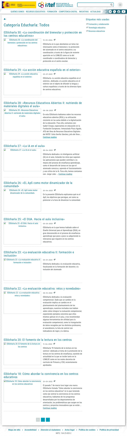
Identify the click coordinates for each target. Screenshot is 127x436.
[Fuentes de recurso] (120, 4)
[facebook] (118, 11)
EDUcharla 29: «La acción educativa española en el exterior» (42, 70)
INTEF (5, 19)
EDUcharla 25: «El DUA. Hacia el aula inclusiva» (34, 219)
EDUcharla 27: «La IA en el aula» (24, 146)
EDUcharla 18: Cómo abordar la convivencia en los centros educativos (41, 375)
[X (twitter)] (114, 11)
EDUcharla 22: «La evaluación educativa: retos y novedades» (42, 288)
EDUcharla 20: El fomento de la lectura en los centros (38, 340)
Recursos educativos (96, 31)
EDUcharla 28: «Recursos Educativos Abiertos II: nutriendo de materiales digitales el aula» (43, 104)
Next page (48, 420)
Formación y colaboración (98, 24)
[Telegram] (110, 11)
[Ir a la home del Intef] (55, 4)
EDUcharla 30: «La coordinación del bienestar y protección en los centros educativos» (43, 34)
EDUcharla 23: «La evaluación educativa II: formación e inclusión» (39, 254)
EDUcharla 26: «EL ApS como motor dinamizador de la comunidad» (38, 184)
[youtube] (123, 11)
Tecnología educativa (96, 27)
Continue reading (50, 137)
